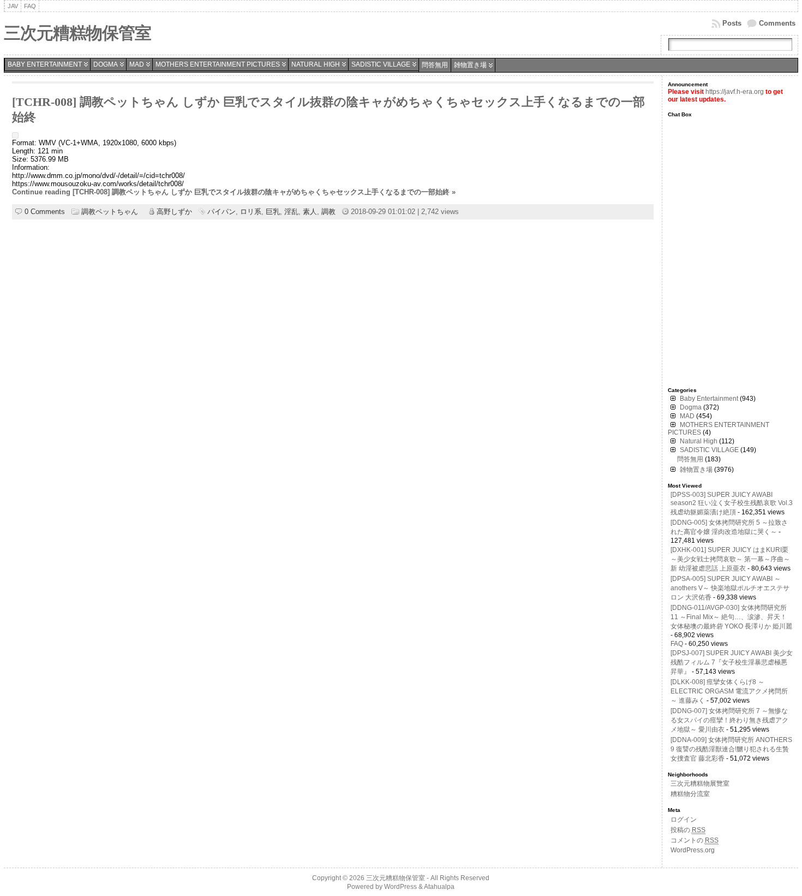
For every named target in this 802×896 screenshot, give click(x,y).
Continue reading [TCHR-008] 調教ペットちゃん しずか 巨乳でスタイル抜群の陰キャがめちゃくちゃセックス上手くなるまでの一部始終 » (234, 192)
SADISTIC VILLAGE (380, 64)
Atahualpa (439, 887)
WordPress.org (693, 850)
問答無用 (435, 65)
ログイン (684, 819)
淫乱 (291, 211)
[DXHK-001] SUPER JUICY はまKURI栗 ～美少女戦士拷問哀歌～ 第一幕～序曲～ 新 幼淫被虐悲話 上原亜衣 (730, 559)
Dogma (105, 64)
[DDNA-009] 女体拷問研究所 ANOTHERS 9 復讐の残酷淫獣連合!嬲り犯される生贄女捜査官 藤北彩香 (731, 749)
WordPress (400, 887)
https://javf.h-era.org (734, 92)
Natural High (315, 64)
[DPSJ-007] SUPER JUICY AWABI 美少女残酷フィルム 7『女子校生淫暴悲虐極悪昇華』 (732, 662)
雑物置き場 (470, 65)
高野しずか (174, 211)
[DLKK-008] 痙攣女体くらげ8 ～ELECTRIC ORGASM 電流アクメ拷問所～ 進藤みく (729, 691)
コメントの (695, 840)
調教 (328, 211)
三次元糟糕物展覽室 (700, 783)
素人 (310, 211)
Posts (731, 23)
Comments (777, 23)
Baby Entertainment (45, 64)
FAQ (677, 644)
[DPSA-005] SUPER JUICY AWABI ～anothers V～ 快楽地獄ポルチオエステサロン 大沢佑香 (730, 588)
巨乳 (273, 211)
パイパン (221, 211)
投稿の (688, 830)
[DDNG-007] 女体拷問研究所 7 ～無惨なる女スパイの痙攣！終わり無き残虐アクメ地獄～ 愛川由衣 (729, 720)
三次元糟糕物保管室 (77, 33)
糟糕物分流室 (690, 794)
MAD (136, 64)
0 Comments (45, 211)
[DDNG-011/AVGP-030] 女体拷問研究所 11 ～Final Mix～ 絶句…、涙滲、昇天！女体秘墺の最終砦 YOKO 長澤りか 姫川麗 (731, 617)
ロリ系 (250, 211)
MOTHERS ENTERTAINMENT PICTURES (217, 64)
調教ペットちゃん (109, 211)
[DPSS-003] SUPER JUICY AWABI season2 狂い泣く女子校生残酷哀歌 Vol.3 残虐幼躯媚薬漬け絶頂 (732, 503)
